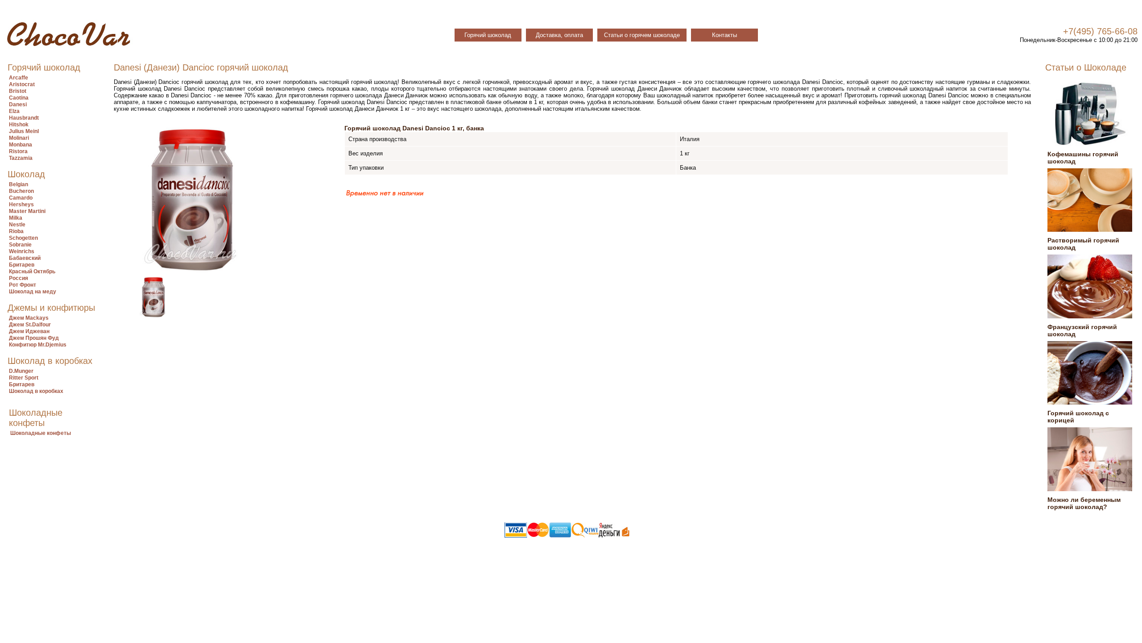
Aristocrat (22, 84)
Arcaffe (18, 78)
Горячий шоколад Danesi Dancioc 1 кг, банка (414, 128)
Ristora (18, 151)
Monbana (20, 145)
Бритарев (21, 265)
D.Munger (21, 371)
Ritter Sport (23, 378)
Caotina (19, 98)
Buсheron (21, 191)
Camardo (21, 198)
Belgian (18, 184)
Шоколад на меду (32, 291)
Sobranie (20, 245)
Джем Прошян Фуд (34, 338)
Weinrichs (21, 251)
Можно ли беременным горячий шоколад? (1084, 503)
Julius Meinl (24, 131)
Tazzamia (21, 158)
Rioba (16, 231)
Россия (18, 278)
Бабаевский (25, 258)
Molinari (19, 138)
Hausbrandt (24, 118)
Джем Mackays (29, 318)
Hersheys (21, 204)
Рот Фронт (22, 285)
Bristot (17, 91)
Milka (15, 218)
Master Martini (27, 211)
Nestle (17, 224)
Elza (14, 111)
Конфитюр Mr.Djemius (37, 345)
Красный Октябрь (32, 271)
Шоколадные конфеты (40, 433)
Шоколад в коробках (36, 391)
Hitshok (19, 124)
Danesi (18, 104)
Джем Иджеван (29, 331)
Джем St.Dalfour (30, 325)
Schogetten (23, 238)
